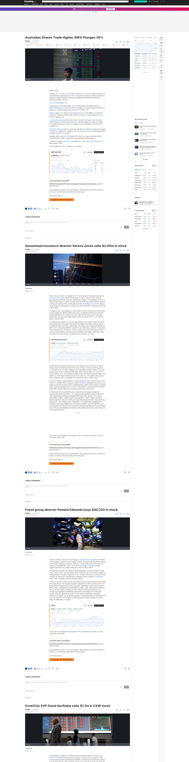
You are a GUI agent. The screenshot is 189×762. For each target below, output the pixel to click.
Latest (27, 6)
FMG (80, 115)
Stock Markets (50, 6)
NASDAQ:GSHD (55, 298)
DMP (67, 122)
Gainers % (144, 169)
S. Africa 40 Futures (139, 56)
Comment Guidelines (29, 230)
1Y (62, 160)
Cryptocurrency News (91, 6)
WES (99, 124)
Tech (80, 6)
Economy (65, 6)
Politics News (71, 6)
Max (68, 160)
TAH (97, 122)
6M (60, 160)
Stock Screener (89, 4)
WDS (54, 108)
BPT (103, 108)
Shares (155, 37)
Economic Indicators (58, 6)
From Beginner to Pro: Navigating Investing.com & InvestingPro (146, 202)
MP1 (81, 131)
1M (57, 160)
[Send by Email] (53, 208)
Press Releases (107, 6)
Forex (38, 6)
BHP (101, 113)
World (76, 6)
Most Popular (33, 6)
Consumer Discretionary (56, 120)
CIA (54, 117)
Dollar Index (137, 67)
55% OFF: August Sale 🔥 (140, 1)
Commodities (43, 6)
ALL (71, 124)
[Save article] (120, 42)
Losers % (150, 169)
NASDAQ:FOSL (85, 559)
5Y (64, 160)
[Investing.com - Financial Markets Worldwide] (30, 1)
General (83, 6)
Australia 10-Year (68, 141)
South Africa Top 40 (139, 53)
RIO (79, 113)
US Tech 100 (137, 63)
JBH (86, 120)
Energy (61, 106)
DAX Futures (137, 65)
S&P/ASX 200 (66, 94)
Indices (143, 37)
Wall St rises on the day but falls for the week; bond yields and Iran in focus (148, 147)
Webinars (137, 197)
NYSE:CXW (53, 758)
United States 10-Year (96, 141)
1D (52, 160)
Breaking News (99, 6)
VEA (79, 110)
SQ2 (90, 129)
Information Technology (56, 129)
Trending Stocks (139, 210)
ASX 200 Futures (54, 103)
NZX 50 (64, 146)
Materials (52, 113)
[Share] (117, 42)
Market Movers (139, 165)
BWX (67, 136)
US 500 (136, 60)
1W (54, 160)
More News (145, 159)
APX (56, 131)
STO (76, 108)
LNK (62, 133)
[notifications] (161, 1)
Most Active (137, 169)
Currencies (137, 37)
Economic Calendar (80, 4)
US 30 (136, 58)
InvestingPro (95, 304)
